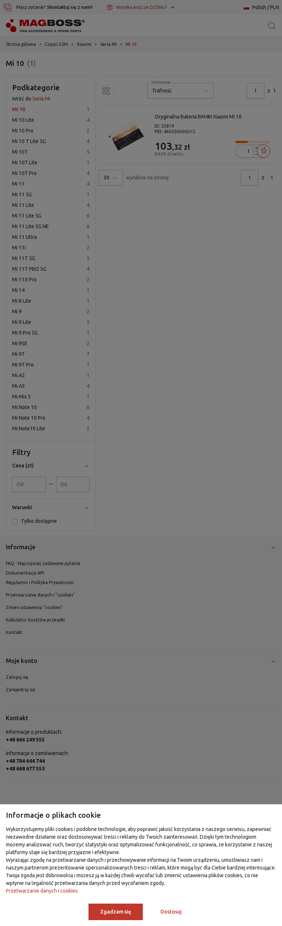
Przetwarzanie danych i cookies (42, 891)
